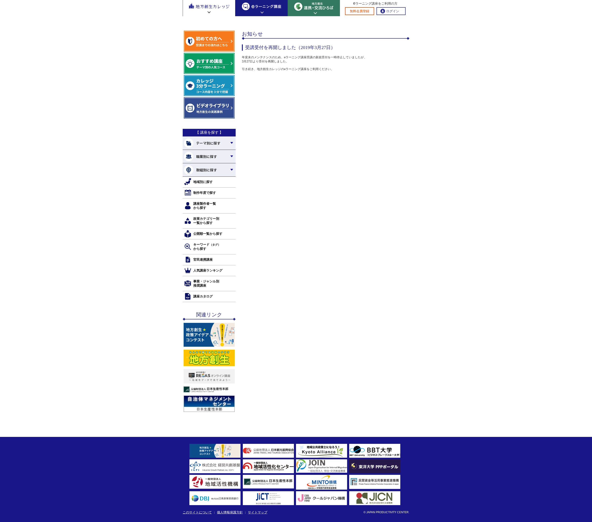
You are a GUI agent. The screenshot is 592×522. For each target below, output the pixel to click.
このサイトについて (197, 512)
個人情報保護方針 (230, 512)
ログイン (392, 11)
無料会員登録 (359, 11)
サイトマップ (257, 512)
